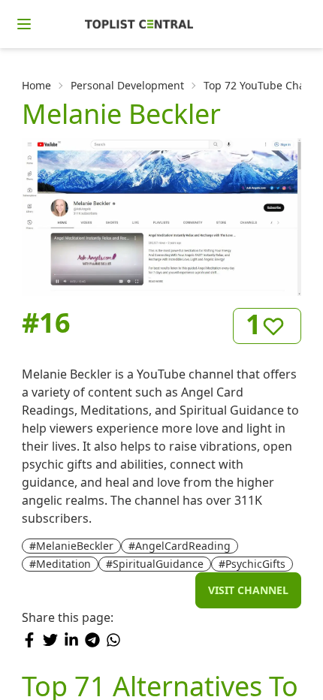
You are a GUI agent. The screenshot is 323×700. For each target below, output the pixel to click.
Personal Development (127, 85)
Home (36, 85)
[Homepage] (139, 24)
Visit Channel (248, 590)
